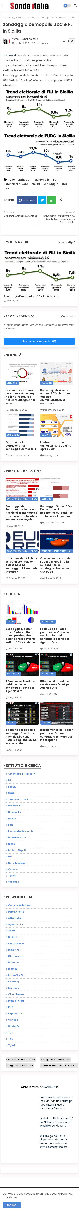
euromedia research (20, 831)
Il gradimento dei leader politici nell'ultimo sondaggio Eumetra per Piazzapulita (56, 735)
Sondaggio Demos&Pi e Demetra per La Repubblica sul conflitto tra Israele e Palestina (56, 511)
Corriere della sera (19, 905)
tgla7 (11, 1045)
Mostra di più (66, 242)
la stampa (14, 981)
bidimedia (14, 805)
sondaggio (50, 184)
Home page (10, 17)
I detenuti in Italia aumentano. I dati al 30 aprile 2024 (56, 446)
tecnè (12, 875)
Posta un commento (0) (39, 341)
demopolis (42, 179)
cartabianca (16, 943)
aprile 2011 (24, 179)
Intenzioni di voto (16, 184)
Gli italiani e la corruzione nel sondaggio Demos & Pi (21, 446)
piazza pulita (16, 1000)
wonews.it (51, 1087)
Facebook (29, 200)
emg (10, 824)
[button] (75, 5)
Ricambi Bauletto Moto (21, 1059)
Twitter (42, 200)
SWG (11, 793)
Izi (9, 780)
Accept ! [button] (11, 1205)
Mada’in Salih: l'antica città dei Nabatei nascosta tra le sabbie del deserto (56, 1122)
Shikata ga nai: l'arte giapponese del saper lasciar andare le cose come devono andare (54, 1141)
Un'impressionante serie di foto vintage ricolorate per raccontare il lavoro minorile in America (56, 1102)
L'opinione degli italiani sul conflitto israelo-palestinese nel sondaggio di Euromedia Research (22, 565)
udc (21, 17)
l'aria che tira (16, 975)
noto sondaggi (17, 863)
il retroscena (16, 956)
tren (65, 184)
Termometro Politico (20, 799)
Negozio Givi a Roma (20, 1065)
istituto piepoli (17, 850)
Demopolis (10, 55)
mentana (13, 988)
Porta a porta (16, 911)
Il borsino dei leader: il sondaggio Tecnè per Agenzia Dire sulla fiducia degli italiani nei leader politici (21, 736)
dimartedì (14, 949)
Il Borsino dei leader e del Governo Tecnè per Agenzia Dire (55, 684)
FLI (55, 179)
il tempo (13, 962)
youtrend (13, 881)
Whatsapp (51, 200)
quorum (13, 869)
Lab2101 (12, 786)
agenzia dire (15, 924)
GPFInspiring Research (21, 773)
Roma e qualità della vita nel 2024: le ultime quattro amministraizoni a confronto (55, 396)
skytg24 (13, 1019)
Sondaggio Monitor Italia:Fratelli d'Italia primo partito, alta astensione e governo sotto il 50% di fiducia (20, 635)
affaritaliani (15, 918)
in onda (13, 968)
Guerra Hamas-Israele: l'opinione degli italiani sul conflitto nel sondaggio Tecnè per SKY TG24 (55, 565)
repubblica (15, 1013)
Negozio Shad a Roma (56, 1059)
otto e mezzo (16, 994)
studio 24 (13, 1026)
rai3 (10, 1007)
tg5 (10, 1038)
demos (12, 818)
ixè (10, 856)
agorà (12, 930)
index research (17, 837)
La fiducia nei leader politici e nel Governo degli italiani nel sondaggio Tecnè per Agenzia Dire (54, 635)
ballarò (12, 937)
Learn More (10, 1197)
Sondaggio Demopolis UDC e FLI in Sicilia (31, 296)
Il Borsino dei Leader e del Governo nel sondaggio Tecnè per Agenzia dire (20, 686)
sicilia (36, 184)
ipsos (11, 843)
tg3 (10, 1032)
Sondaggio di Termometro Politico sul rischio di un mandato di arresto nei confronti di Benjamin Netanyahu (22, 512)
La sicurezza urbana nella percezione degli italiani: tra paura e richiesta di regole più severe (20, 396)
